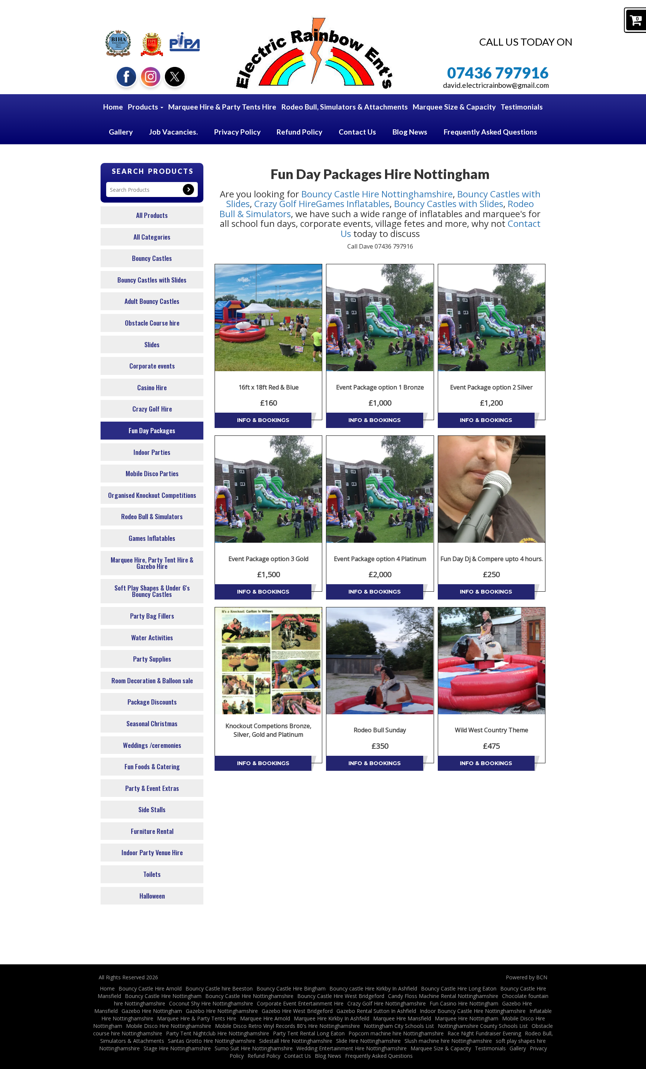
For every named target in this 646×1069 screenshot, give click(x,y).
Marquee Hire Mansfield (402, 1018)
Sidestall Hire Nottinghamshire (295, 1040)
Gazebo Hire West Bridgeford (297, 1010)
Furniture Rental (152, 831)
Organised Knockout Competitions (152, 495)
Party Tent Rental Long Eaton (309, 1033)
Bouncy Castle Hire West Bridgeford (340, 995)
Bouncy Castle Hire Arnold (150, 988)
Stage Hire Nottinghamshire (177, 1048)
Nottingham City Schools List (399, 1025)
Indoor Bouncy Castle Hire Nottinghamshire (473, 1010)
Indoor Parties (151, 452)
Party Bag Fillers (152, 615)
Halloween (152, 895)
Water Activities (152, 637)
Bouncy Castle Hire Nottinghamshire (377, 194)
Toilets (152, 874)
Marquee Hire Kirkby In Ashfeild (331, 1018)
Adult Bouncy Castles (151, 301)
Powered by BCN (526, 977)
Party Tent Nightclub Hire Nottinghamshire (217, 1033)
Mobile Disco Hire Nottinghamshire (168, 1025)
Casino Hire (152, 387)
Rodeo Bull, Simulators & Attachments (345, 106)
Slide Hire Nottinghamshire (368, 1040)
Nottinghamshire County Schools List (483, 1025)
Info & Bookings (263, 420)
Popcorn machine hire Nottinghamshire (396, 1033)
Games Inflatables (152, 538)
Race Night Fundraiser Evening (484, 1033)
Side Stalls (152, 809)
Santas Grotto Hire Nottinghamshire (211, 1040)
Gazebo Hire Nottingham (151, 1010)
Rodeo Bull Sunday (380, 730)
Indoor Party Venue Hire (152, 852)
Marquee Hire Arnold (265, 1018)
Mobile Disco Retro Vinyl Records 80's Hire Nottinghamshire (287, 1025)
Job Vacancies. (173, 131)
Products (144, 106)
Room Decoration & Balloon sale (152, 680)
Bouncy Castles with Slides (152, 279)
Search (188, 189)
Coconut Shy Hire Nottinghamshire (211, 1003)
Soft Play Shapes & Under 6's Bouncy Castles (152, 591)
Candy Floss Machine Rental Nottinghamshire (443, 995)
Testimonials (522, 106)
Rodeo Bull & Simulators (152, 516)
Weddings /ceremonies (152, 745)
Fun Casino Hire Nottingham (464, 1003)
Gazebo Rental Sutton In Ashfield (376, 1010)
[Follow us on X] (174, 75)
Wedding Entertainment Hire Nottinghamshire (351, 1048)
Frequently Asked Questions (490, 131)
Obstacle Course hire (152, 322)
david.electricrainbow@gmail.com (496, 85)
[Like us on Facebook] (126, 75)
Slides (152, 344)
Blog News (410, 131)
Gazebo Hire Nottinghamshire (222, 1010)
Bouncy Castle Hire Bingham (291, 988)
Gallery (121, 131)
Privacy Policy (237, 131)
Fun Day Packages (152, 430)
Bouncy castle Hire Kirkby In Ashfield (373, 988)
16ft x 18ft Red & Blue (269, 387)
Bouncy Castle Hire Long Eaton (458, 988)
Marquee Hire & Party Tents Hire (222, 106)
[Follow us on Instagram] (150, 75)
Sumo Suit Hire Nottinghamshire (254, 1048)
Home (113, 106)
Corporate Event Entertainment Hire (300, 1003)
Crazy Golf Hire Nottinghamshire (386, 1003)
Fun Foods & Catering (152, 766)
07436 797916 (498, 72)
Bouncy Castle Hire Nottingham (163, 995)
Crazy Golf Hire (152, 408)
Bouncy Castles (152, 258)
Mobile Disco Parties (152, 473)
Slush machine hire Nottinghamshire (448, 1040)
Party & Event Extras (152, 788)
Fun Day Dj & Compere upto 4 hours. (491, 559)
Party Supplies (152, 658)
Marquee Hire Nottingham (466, 1018)
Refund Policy (299, 131)
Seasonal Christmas (152, 723)
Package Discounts (152, 701)
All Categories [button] (151, 236)
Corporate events (152, 365)
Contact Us (357, 131)
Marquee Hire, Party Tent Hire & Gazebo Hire (152, 563)
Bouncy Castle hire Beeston (219, 988)
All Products (152, 215)
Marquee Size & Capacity (454, 106)
